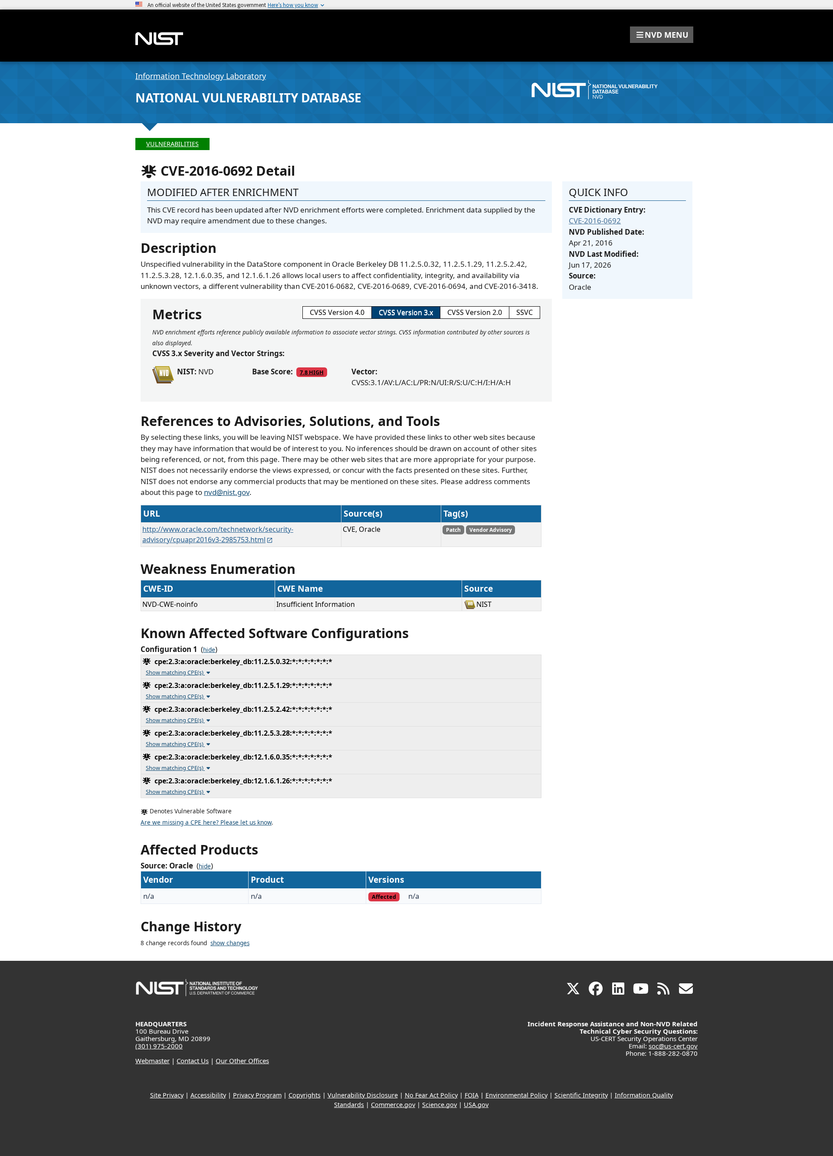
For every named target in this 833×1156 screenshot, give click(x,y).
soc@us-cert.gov (673, 1045)
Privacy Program (257, 1095)
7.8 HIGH (312, 372)
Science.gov (439, 1104)
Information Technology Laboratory (200, 76)
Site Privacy (167, 1095)
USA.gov (476, 1104)
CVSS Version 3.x (406, 312)
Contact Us (193, 1060)
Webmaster (152, 1060)
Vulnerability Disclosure (363, 1095)
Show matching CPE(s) (175, 672)
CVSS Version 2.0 (474, 312)
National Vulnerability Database (248, 97)
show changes (229, 943)
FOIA (472, 1095)
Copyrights (305, 1095)
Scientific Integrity (581, 1095)
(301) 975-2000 (159, 1045)
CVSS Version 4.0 (337, 312)
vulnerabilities (172, 144)
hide (209, 650)
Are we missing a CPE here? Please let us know (206, 822)
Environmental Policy (516, 1095)
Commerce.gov (393, 1104)
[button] (661, 34)
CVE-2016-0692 (595, 221)
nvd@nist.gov (226, 492)
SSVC (524, 312)
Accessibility (208, 1095)
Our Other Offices (242, 1060)
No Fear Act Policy (431, 1095)
